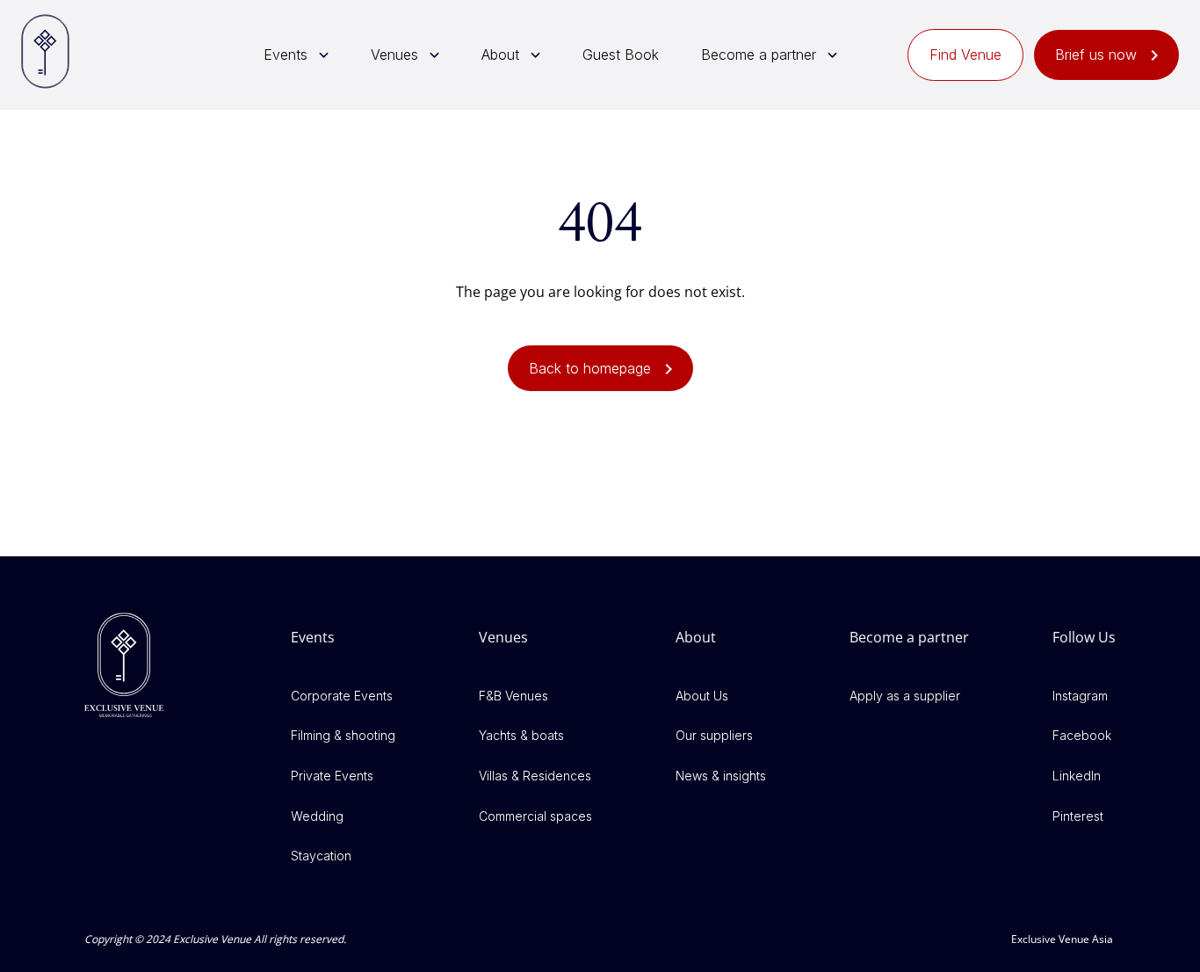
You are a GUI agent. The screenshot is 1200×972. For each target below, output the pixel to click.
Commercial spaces (535, 816)
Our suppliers (714, 735)
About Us (702, 695)
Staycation (321, 855)
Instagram (1080, 695)
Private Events (332, 775)
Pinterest (1077, 816)
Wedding (317, 816)
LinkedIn (1076, 775)
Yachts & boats (521, 735)
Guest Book (620, 54)
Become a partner (758, 54)
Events (285, 54)
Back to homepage (590, 368)
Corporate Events (342, 695)
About (500, 54)
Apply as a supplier (904, 695)
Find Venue (965, 54)
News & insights (721, 775)
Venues (394, 54)
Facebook (1081, 735)
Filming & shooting (343, 735)
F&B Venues (513, 695)
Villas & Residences (535, 775)
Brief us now (1096, 54)
